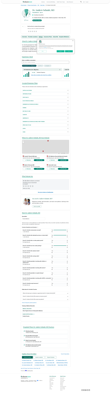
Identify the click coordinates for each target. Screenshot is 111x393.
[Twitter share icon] (87, 390)
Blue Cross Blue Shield (28, 100)
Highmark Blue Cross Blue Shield (30, 104)
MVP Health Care (26, 111)
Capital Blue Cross (27, 90)
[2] (31, 31)
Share (27, 20)
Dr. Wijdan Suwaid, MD (38, 360)
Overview (24, 36)
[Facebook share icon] (82, 390)
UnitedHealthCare (27, 93)
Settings (42, 51)
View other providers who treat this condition (41, 75)
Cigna (24, 131)
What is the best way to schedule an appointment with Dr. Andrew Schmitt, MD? (39, 293)
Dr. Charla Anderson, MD (27, 365)
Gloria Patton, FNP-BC (62, 365)
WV (38, 5)
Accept (69, 51)
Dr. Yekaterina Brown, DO (61, 360)
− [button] (23, 142)
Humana (24, 107)
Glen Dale (42, 5)
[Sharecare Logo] (27, 2)
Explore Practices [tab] (50, 357)
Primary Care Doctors (32, 5)
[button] (37, 227)
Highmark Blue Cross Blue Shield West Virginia (34, 121)
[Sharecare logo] (33, 376)
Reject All (61, 51)
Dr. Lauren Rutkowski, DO (27, 362)
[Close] (73, 40)
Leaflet (59, 153)
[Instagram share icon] (84, 390)
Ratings (41, 36)
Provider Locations (33, 36)
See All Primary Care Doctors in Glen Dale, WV (30, 368)
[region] (56, 46)
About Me (55, 36)
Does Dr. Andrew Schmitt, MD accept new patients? (33, 299)
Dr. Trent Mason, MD (49, 360)
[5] (36, 31)
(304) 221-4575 (39, 168)
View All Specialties (65, 354)
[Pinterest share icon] (89, 390)
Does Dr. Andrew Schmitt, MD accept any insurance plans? (35, 296)
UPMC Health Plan (27, 125)
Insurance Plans (48, 36)
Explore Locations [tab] (39, 357)
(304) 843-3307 (63, 160)
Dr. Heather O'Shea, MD (39, 365)
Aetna (24, 128)
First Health (26, 97)
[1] (29, 31)
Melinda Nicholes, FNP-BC (62, 362)
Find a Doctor (23, 5)
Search (81, 2)
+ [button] (23, 141)
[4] (34, 31)
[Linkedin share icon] (86, 390)
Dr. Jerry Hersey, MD (50, 362)
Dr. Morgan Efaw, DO (39, 362)
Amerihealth (26, 118)
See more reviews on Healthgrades (45, 192)
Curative (25, 114)
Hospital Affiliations (64, 36)
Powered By (23, 370)
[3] (32, 31)
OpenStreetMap (63, 153)
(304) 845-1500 (39, 160)
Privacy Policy (45, 47)
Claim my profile (37, 206)
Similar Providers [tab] (27, 357)
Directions (28, 160)
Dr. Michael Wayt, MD (51, 365)
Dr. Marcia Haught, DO (26, 360)
